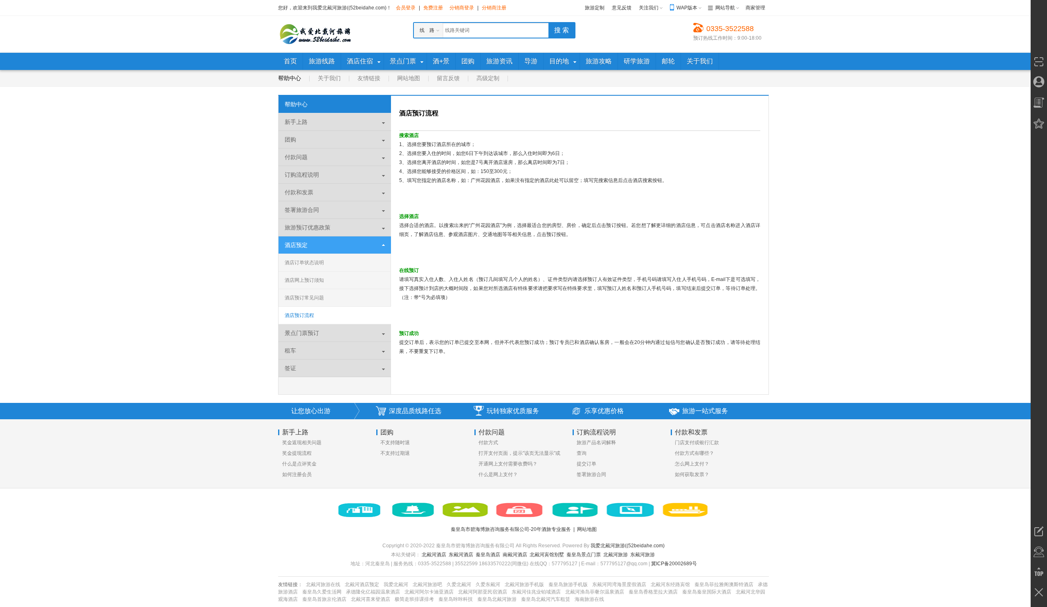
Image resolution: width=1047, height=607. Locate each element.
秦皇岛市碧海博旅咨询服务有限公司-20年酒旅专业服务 (511, 529)
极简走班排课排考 (414, 599)
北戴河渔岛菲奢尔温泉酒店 (594, 592)
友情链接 (368, 78)
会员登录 (406, 8)
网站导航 (725, 8)
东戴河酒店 (461, 555)
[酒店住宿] (359, 510)
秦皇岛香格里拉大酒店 (653, 592)
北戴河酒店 (434, 555)
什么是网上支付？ (498, 474)
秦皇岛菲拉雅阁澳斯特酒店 (723, 584)
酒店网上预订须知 (304, 280)
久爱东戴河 (488, 584)
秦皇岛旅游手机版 (568, 584)
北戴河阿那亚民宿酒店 (482, 592)
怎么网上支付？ (692, 464)
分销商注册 (494, 8)
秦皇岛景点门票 (583, 555)
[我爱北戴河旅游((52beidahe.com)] (315, 34)
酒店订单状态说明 (304, 262)
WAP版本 (686, 8)
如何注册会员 (297, 474)
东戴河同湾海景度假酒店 (619, 584)
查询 (581, 453)
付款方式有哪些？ (694, 453)
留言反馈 (448, 78)
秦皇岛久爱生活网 (322, 592)
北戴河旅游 (615, 555)
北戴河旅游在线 (323, 584)
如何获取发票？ (692, 474)
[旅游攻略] (630, 510)
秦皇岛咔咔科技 (455, 599)
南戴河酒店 (515, 555)
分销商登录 (461, 8)
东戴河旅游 (642, 555)
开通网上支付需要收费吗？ (508, 464)
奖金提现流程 (297, 453)
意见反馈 (621, 8)
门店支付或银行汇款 (697, 442)
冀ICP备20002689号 (674, 564)
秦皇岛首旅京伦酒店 (324, 599)
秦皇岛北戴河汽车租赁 (545, 599)
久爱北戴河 (459, 584)
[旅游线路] (413, 510)
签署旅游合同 (591, 474)
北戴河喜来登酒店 (370, 599)
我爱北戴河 (396, 584)
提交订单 (586, 464)
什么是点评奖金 (299, 464)
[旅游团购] (520, 510)
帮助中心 (289, 78)
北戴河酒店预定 (362, 584)
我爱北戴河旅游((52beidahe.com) (628, 546)
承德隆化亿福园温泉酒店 (373, 592)
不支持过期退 (395, 453)
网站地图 (408, 78)
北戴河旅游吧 (427, 584)
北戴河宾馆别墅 (547, 555)
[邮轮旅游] (685, 510)
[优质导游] (575, 510)
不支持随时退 (395, 442)
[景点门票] (465, 510)
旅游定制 (594, 8)
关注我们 (648, 8)
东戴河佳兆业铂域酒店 (536, 592)
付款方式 (488, 442)
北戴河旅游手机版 (524, 584)
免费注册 (433, 8)
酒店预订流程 (299, 315)
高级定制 (487, 78)
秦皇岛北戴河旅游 (497, 599)
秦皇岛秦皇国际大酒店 (706, 592)
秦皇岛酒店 (488, 555)
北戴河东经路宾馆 (670, 584)
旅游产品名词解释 (596, 442)
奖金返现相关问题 (301, 442)
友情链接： (290, 584)
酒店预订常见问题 (304, 298)
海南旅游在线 (589, 599)
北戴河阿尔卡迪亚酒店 (429, 592)
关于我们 (329, 78)
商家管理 (755, 8)
